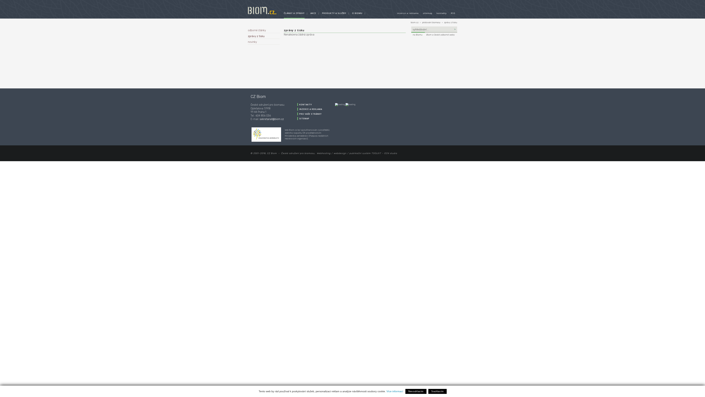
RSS (453, 13)
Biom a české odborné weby (440, 34)
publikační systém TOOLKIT (365, 153)
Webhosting (324, 153)
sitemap (427, 13)
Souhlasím (437, 391)
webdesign (340, 153)
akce (313, 13)
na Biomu (417, 34)
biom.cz (414, 22)
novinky (252, 42)
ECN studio (390, 153)
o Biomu (357, 13)
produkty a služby (334, 13)
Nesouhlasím (416, 391)
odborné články (257, 30)
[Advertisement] (434, 62)
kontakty (442, 13)
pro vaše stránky (310, 113)
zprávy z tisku (450, 22)
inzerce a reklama (408, 13)
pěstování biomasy (431, 22)
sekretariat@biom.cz (272, 119)
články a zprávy (294, 13)
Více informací (394, 391)
